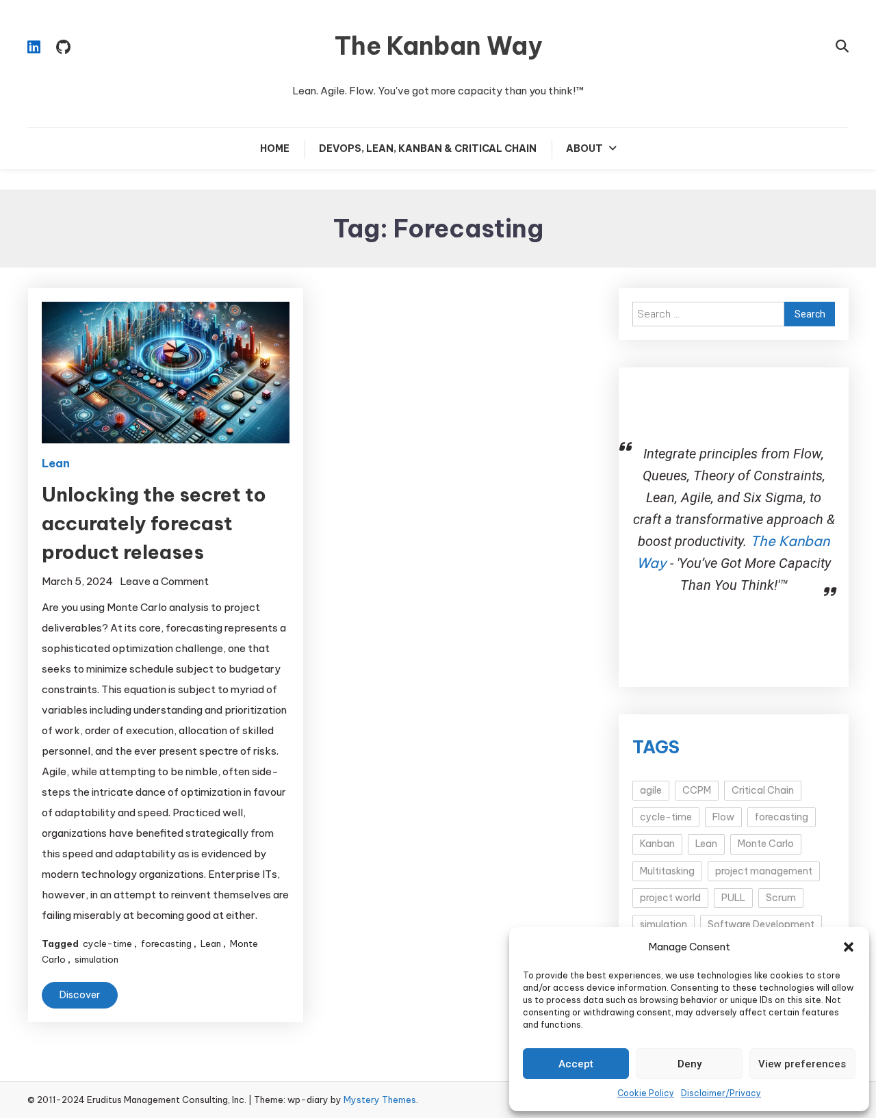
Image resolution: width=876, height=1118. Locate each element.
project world (670, 898)
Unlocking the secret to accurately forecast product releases (154, 523)
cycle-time (107, 943)
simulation (96, 959)
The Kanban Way (438, 46)
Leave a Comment (164, 581)
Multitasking (667, 871)
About (584, 148)
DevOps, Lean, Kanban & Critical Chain (428, 148)
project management (763, 871)
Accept (575, 1064)
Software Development (761, 924)
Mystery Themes (380, 1099)
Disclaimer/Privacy (721, 1093)
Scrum (781, 898)
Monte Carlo (766, 843)
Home (274, 148)
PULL (733, 898)
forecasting (166, 943)
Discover (80, 995)
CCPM (696, 790)
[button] (848, 947)
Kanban (657, 843)
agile (651, 790)
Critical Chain (763, 790)
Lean (56, 463)
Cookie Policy (645, 1093)
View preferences (802, 1064)
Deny (689, 1064)
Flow (723, 817)
